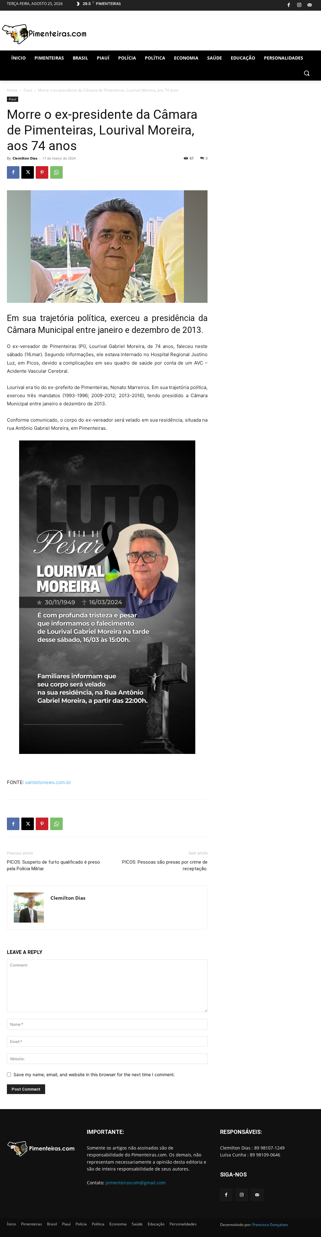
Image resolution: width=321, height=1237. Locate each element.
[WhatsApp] (56, 172)
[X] (27, 172)
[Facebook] (288, 5)
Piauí (28, 90)
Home (12, 90)
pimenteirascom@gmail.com (136, 1183)
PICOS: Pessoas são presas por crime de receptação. (165, 865)
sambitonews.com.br (48, 782)
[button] (306, 73)
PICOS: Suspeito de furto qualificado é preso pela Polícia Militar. (53, 865)
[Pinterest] (42, 172)
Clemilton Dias (25, 158)
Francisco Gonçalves (270, 1224)
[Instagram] (299, 5)
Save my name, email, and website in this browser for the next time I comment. (94, 1074)
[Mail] (309, 5)
